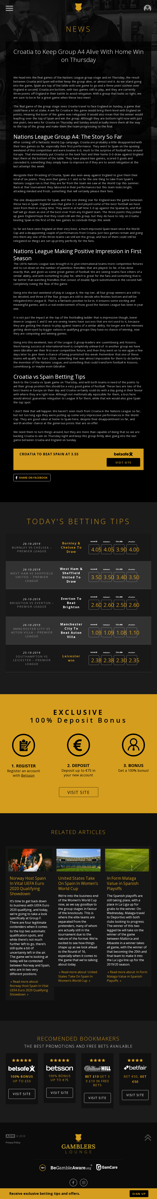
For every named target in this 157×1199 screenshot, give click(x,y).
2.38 (96, 660)
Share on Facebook (33, 477)
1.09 (96, 632)
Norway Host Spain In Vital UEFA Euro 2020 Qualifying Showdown (28, 886)
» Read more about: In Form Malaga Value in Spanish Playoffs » (127, 976)
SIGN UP (139, 1194)
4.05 (96, 549)
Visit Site (78, 792)
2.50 (121, 604)
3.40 (121, 577)
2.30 (121, 660)
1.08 (121, 632)
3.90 (121, 549)
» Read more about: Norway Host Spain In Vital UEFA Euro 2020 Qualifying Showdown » (29, 987)
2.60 (96, 604)
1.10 (134, 632)
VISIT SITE (123, 462)
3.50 (96, 577)
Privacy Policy (13, 1142)
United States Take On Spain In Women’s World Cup (78, 883)
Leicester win (71, 658)
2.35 (134, 660)
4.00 (134, 549)
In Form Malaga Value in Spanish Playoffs (122, 883)
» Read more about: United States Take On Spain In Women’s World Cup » (77, 976)
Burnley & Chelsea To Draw (71, 547)
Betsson (27, 775)
